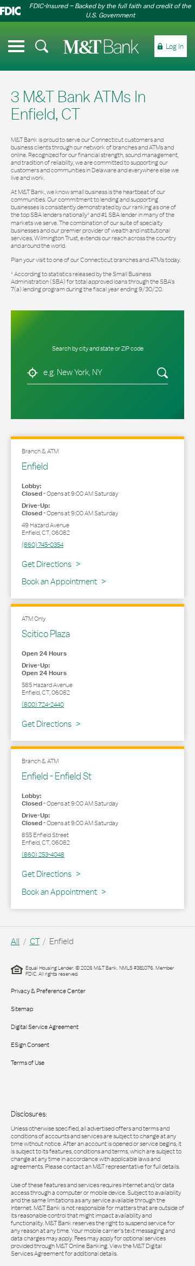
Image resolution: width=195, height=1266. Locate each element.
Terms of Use (27, 1062)
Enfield (35, 466)
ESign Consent (30, 1044)
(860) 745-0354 (42, 544)
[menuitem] (41, 46)
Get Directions (51, 563)
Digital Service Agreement (45, 1026)
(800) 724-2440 (43, 704)
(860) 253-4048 (43, 854)
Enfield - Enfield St (57, 776)
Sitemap (22, 1009)
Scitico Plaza (46, 633)
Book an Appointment (59, 581)
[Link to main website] (101, 46)
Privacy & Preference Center (48, 991)
